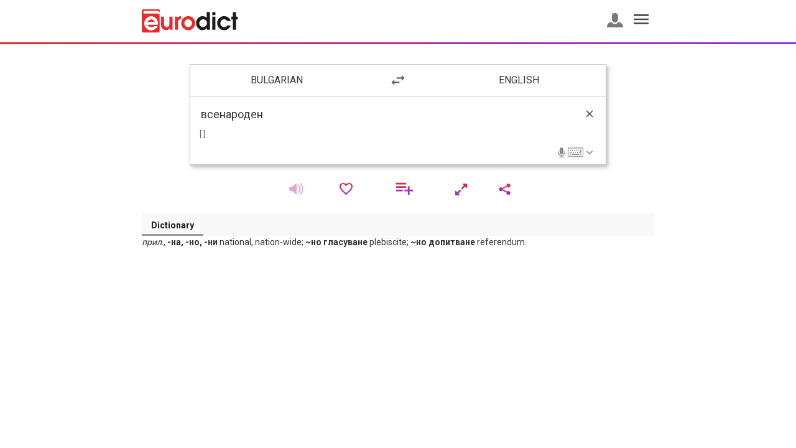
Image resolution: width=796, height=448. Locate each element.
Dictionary (172, 225)
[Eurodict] (190, 21)
